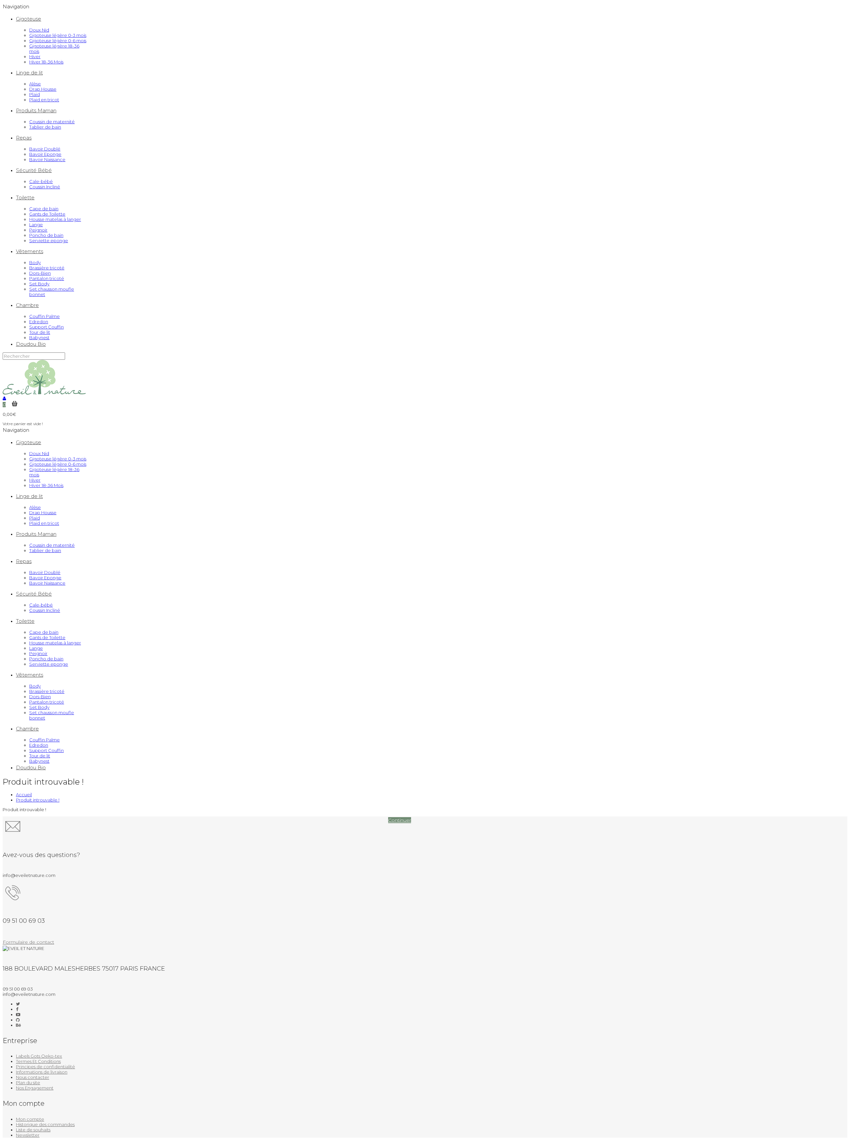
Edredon (38, 321)
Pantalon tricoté (46, 278)
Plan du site (28, 1082)
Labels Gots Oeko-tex (39, 1056)
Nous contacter (32, 1077)
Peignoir (38, 230)
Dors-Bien (40, 273)
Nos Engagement (34, 1088)
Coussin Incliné (44, 186)
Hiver (35, 56)
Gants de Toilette (47, 214)
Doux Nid (39, 30)
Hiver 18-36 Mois (46, 61)
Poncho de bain (46, 235)
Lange (36, 224)
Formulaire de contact (28, 942)
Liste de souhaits (33, 1129)
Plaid (34, 94)
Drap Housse (42, 89)
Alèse (35, 83)
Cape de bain (43, 208)
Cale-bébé (41, 181)
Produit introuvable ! (37, 800)
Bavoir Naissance (47, 159)
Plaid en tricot (44, 99)
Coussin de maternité (52, 121)
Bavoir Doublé (44, 148)
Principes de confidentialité (45, 1066)
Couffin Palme (44, 316)
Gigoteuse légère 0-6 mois (57, 40)
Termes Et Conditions (38, 1061)
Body (35, 262)
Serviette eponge (48, 240)
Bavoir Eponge (45, 154)
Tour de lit (39, 332)
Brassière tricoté (46, 267)
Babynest (39, 337)
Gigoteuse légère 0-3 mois (57, 35)
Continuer (399, 820)
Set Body (39, 283)
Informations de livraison (41, 1072)
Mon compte (30, 1119)
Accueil (24, 794)
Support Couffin (46, 327)
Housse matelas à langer (55, 219)
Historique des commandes (45, 1124)
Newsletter (28, 1135)
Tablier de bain (45, 127)
